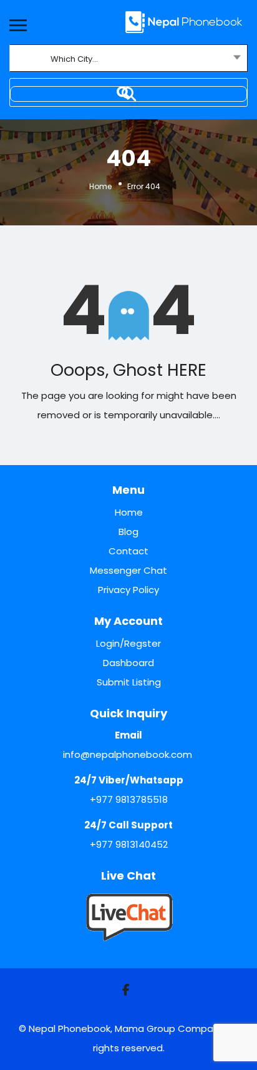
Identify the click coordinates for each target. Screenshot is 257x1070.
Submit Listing (129, 682)
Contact (128, 550)
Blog (128, 531)
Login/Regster (128, 643)
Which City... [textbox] (74, 59)
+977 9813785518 (129, 799)
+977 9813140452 (129, 844)
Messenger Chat (128, 570)
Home (100, 185)
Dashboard (128, 662)
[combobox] (128, 59)
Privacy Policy (128, 589)
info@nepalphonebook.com (127, 754)
